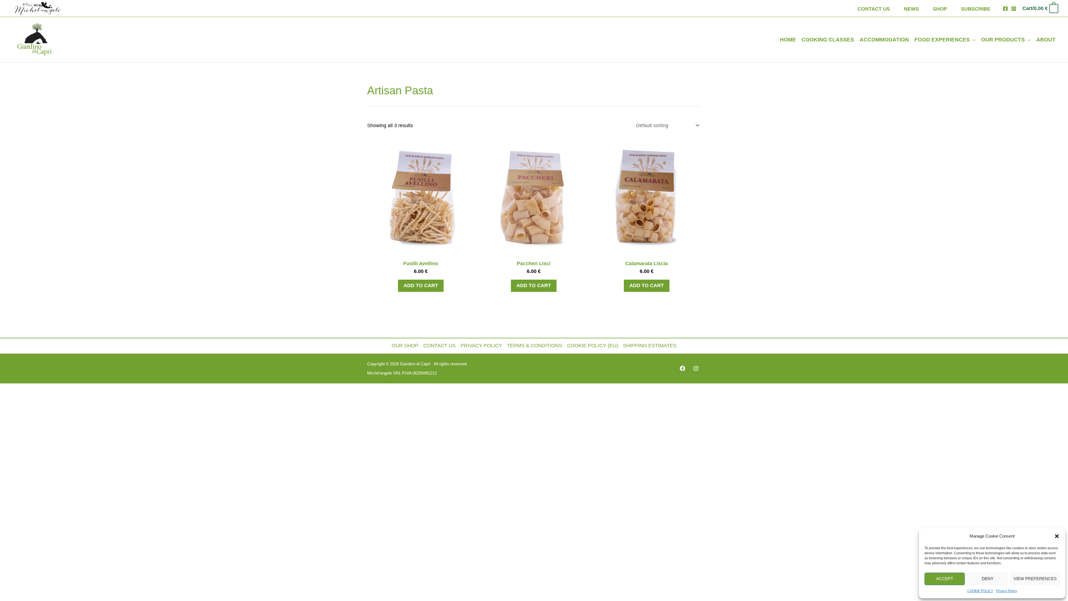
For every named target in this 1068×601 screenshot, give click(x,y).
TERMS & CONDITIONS (534, 345)
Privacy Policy (1006, 591)
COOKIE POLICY (980, 591)
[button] (1057, 536)
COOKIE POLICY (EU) (592, 345)
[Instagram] (1013, 8)
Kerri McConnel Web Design (487, 373)
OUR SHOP (405, 345)
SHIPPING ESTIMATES (649, 345)
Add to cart (421, 285)
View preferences (1035, 578)
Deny (987, 578)
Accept (944, 578)
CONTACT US (439, 345)
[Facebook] (1005, 8)
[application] (973, 40)
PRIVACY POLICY (481, 345)
